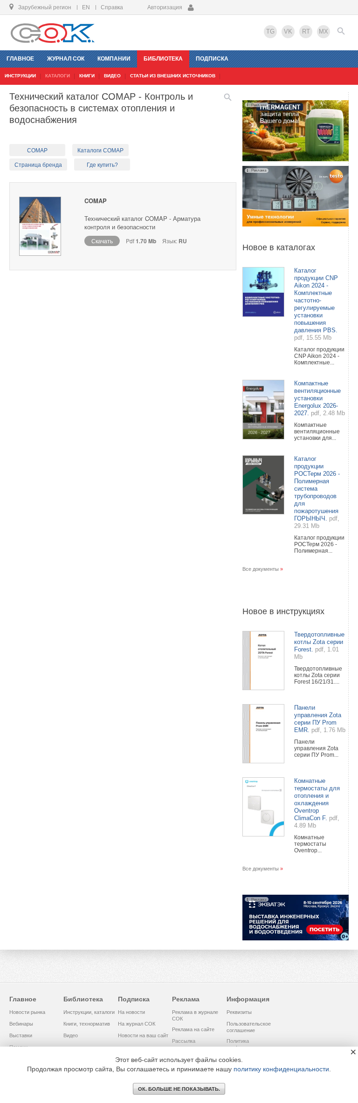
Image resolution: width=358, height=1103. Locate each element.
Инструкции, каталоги (89, 1012)
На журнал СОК (136, 1024)
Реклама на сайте (193, 1029)
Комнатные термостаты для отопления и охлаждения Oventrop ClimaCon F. (317, 799)
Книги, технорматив (86, 1024)
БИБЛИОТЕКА (163, 58)
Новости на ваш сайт (143, 1035)
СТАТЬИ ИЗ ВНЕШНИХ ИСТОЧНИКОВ (172, 75)
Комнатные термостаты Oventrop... (310, 844)
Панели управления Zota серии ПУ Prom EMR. (317, 718)
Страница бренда (38, 165)
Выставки (20, 1035)
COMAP (37, 150)
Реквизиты (239, 1012)
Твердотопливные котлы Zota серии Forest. (319, 642)
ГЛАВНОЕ (20, 58)
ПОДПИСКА (212, 58)
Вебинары (21, 1024)
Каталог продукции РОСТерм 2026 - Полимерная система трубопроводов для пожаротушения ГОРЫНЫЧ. (317, 488)
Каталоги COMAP (100, 150)
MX (323, 31)
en (86, 7)
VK (288, 31)
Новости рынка (27, 1012)
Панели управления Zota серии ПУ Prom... (316, 748)
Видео (70, 1035)
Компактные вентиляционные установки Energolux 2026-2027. (317, 398)
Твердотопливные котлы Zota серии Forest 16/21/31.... (318, 675)
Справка (112, 7)
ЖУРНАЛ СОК (65, 58)
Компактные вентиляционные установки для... (317, 431)
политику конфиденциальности (281, 1069)
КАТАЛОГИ (57, 75)
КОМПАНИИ (114, 58)
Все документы (260, 569)
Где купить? (102, 165)
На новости (131, 1012)
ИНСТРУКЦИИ (20, 75)
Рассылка (183, 1041)
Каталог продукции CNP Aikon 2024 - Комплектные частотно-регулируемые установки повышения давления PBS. (316, 300)
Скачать (102, 241)
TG (270, 31)
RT (306, 31)
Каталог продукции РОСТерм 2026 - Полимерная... (319, 544)
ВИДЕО (112, 75)
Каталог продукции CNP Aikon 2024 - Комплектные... (319, 356)
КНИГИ (87, 75)
